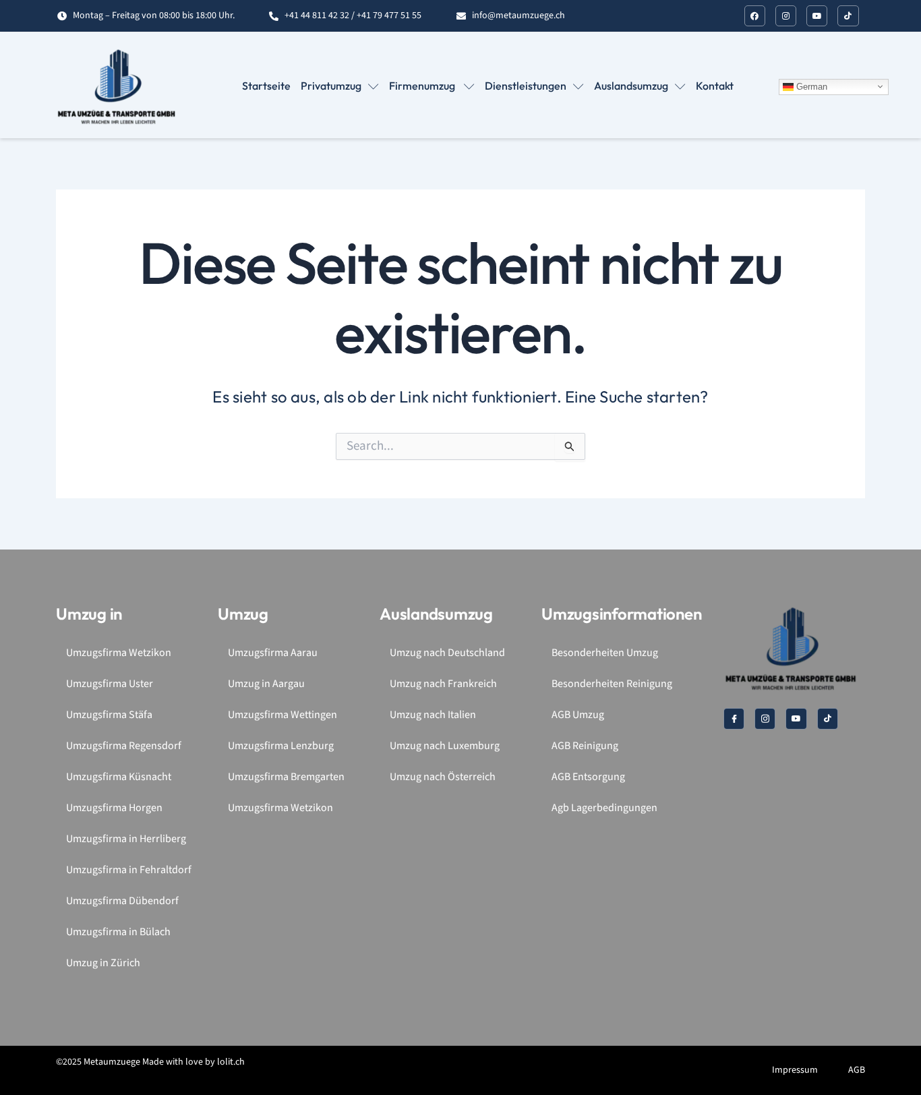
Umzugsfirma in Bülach (118, 932)
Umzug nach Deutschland (447, 653)
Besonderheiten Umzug (605, 653)
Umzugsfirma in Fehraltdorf (128, 870)
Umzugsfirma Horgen (114, 808)
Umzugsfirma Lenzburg (281, 746)
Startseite (266, 85)
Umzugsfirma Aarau (273, 653)
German (810, 86)
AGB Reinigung (585, 746)
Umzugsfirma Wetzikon (118, 653)
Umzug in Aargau (266, 684)
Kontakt (715, 85)
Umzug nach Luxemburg (445, 746)
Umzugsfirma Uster (109, 684)
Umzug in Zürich (103, 963)
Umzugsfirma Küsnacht (118, 777)
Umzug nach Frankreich (443, 684)
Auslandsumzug (631, 85)
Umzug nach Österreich (443, 777)
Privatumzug (331, 85)
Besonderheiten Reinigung (612, 684)
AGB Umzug (578, 715)
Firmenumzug (423, 85)
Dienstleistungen (525, 85)
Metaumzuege (112, 1062)
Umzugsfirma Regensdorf (123, 746)
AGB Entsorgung (588, 777)
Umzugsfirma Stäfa (109, 715)
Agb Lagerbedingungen (604, 808)
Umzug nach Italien (433, 715)
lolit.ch (231, 1062)
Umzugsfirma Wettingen (282, 715)
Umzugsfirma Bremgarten (286, 777)
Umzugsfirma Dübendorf (122, 901)
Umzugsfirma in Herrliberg (126, 839)
